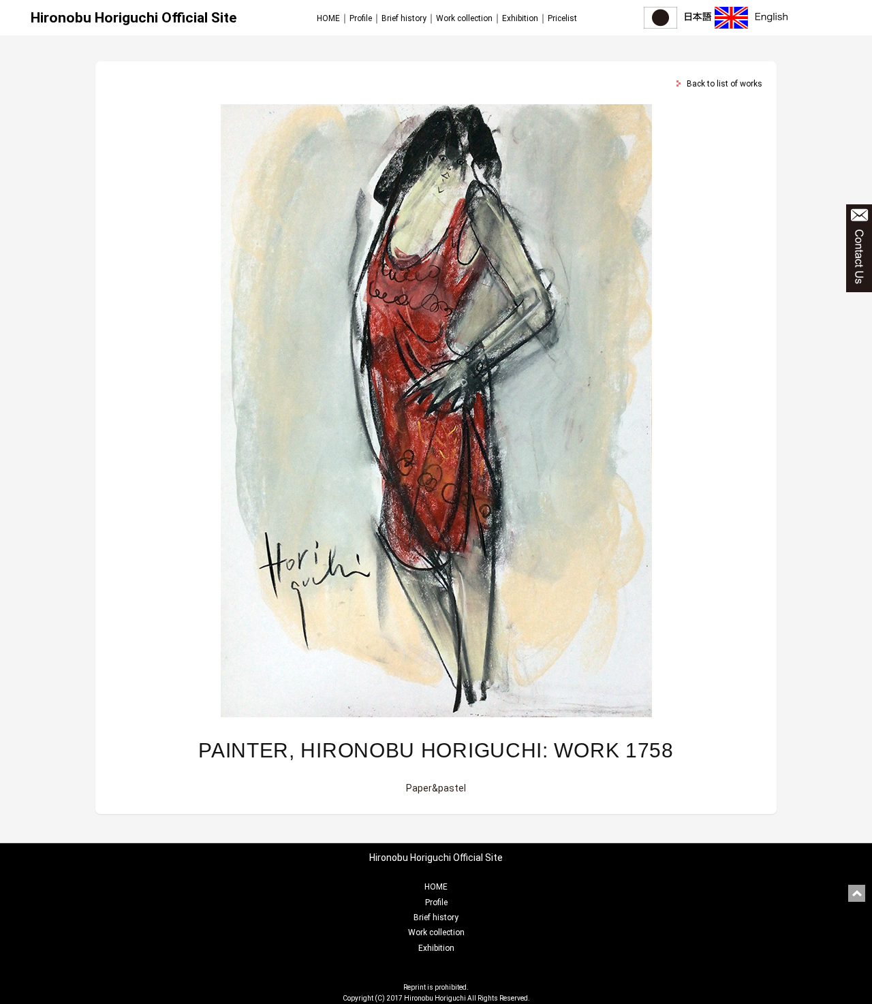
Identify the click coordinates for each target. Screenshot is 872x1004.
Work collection (464, 18)
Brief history (404, 18)
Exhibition (520, 18)
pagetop (856, 893)
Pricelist (562, 18)
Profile (360, 18)
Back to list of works (724, 84)
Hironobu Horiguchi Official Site (133, 18)
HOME (328, 18)
